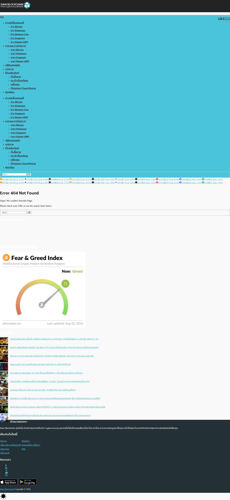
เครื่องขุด (15, 84)
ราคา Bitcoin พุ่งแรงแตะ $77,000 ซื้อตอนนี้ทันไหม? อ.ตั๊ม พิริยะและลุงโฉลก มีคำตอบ (46, 373)
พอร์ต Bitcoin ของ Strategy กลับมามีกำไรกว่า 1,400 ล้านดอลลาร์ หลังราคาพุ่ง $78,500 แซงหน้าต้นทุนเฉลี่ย (57, 407)
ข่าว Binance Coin (20, 34)
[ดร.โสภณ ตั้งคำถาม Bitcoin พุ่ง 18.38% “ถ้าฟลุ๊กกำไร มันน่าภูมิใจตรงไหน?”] (4, 392)
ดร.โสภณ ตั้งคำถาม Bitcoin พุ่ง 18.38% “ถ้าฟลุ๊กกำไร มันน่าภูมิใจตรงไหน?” (43, 390)
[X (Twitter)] (6, 470)
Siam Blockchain (7, 489)
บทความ (9, 69)
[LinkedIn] (6, 468)
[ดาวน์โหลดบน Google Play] (28, 482)
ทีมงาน (3, 441)
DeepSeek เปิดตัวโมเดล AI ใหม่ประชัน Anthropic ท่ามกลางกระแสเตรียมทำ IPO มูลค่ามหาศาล (50, 415)
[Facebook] (6, 466)
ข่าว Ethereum (18, 31)
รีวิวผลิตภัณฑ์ (12, 73)
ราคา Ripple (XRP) (20, 61)
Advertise (4, 449)
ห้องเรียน (9, 92)
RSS (23, 449)
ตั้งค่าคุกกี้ (4, 453)
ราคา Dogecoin (18, 57)
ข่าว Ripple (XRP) (19, 42)
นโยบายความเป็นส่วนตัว (10, 445)
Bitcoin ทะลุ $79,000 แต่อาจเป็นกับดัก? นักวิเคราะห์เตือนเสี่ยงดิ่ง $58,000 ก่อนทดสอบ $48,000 (52, 356)
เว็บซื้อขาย (16, 77)
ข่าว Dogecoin (18, 38)
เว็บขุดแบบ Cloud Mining (23, 88)
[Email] (6, 475)
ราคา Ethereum (18, 54)
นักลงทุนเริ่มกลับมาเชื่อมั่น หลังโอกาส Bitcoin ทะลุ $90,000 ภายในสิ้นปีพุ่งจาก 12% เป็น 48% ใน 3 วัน (54, 339)
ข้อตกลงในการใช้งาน (31, 445)
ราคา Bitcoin (17, 50)
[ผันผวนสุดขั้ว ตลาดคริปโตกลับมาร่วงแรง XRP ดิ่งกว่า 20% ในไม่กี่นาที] (4, 367)
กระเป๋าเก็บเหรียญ (19, 81)
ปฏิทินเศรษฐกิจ (12, 65)
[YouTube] (6, 473)
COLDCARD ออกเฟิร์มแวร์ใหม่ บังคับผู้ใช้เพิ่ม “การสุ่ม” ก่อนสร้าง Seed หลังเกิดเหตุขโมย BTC (50, 381)
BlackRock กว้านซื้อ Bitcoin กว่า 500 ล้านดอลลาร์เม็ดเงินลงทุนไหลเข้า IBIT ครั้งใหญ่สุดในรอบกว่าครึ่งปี (55, 398)
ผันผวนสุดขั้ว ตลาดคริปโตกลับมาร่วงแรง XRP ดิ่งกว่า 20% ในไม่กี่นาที (40, 364)
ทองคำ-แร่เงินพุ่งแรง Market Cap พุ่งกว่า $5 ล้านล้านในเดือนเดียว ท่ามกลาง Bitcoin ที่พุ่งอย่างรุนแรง (54, 347)
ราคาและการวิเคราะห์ (15, 46)
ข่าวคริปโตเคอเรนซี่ (14, 23)
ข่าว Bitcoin (16, 27)
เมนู (2, 17)
